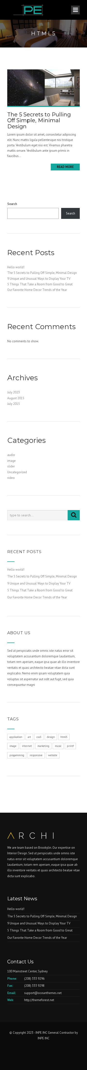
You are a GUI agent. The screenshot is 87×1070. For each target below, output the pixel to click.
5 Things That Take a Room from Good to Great (39, 284)
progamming (16, 755)
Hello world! (15, 267)
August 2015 (15, 398)
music (58, 746)
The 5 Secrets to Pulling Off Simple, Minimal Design (39, 120)
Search (12, 204)
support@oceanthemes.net (43, 993)
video (11, 478)
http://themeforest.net (39, 1000)
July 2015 (13, 404)
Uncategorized (17, 472)
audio (11, 455)
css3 (38, 737)
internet (27, 746)
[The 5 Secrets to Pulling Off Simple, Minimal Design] (43, 87)
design (51, 737)
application (15, 737)
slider (11, 466)
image (11, 461)
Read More (65, 167)
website (52, 755)
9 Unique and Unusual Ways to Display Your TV (38, 279)
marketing (43, 746)
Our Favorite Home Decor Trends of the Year (37, 290)
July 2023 (13, 392)
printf (70, 746)
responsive (36, 755)
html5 (63, 737)
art (29, 737)
